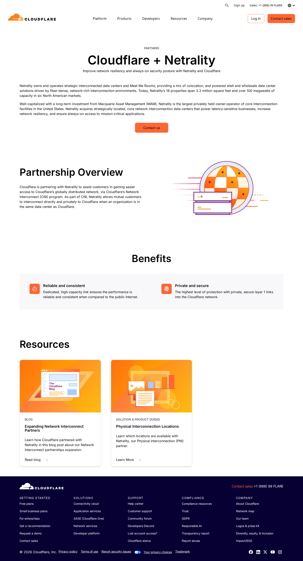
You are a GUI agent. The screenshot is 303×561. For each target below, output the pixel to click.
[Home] (32, 18)
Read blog (33, 460)
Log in (256, 18)
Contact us (151, 128)
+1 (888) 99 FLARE (268, 486)
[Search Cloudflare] (227, 5)
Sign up (239, 5)
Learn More (125, 460)
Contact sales (281, 18)
